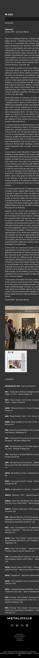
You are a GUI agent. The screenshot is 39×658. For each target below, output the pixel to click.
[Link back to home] (19, 619)
